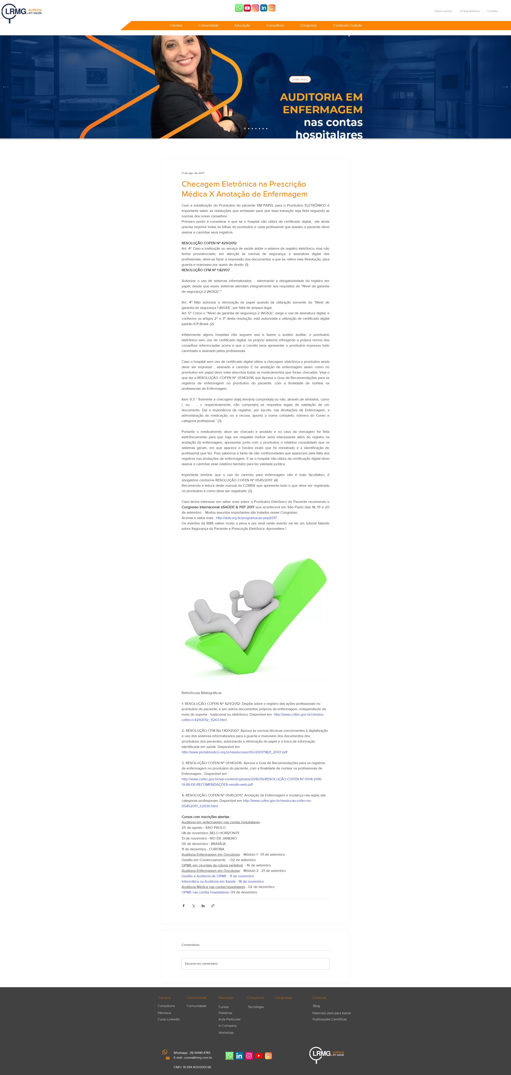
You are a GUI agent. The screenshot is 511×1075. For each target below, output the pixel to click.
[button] (175, 24)
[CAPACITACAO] (255, 128)
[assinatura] (259, 128)
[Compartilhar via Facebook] (183, 906)
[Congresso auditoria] (272, 8)
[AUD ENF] (245, 129)
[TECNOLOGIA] (266, 128)
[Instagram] (255, 8)
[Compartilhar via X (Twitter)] (193, 906)
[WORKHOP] (248, 128)
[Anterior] (6, 86)
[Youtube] (247, 8)
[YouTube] (259, 1056)
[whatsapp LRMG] (239, 8)
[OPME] (252, 128)
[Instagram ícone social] (249, 1056)
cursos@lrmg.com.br (198, 1057)
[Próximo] (505, 86)
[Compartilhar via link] (213, 906)
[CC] (263, 128)
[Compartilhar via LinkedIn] (203, 906)
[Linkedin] (264, 8)
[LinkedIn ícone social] (239, 1056)
